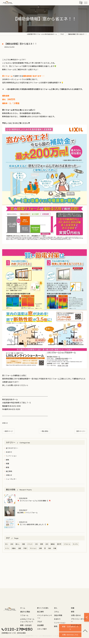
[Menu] (85, 2)
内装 (49, 548)
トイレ (7, 548)
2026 (11, 544)
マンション (33, 548)
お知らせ (5, 423)
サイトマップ (76, 625)
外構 (54, 548)
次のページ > (80, 431)
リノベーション (11, 456)
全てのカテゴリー (12, 448)
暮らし (18, 544)
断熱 (7, 460)
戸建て (25, 548)
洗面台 (14, 548)
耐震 (7, 463)
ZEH (36, 544)
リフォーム (67, 544)
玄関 (40, 548)
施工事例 (9, 471)
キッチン (75, 544)
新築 (7, 467)
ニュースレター (11, 479)
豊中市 (59, 544)
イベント (30, 544)
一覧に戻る (44, 431)
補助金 (53, 544)
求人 (6, 544)
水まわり (9, 452)
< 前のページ (8, 431)
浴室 (19, 548)
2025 (46, 544)
